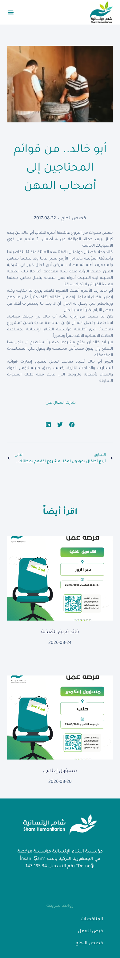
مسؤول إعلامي (60, 771)
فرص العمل (90, 931)
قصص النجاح (89, 943)
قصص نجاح (73, 218)
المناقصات (92, 919)
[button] (10, 12)
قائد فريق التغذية (60, 632)
